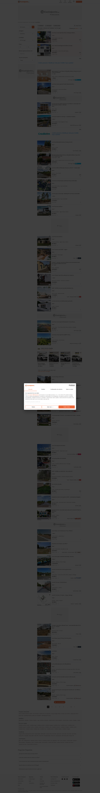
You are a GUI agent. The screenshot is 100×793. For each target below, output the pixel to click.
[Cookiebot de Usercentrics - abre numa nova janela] (70, 385)
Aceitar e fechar (66, 406)
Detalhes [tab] (43, 389)
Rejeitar (33, 406)
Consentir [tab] (30, 389)
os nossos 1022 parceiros (33, 394)
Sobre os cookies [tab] (69, 389)
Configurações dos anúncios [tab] (56, 389)
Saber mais (49, 406)
